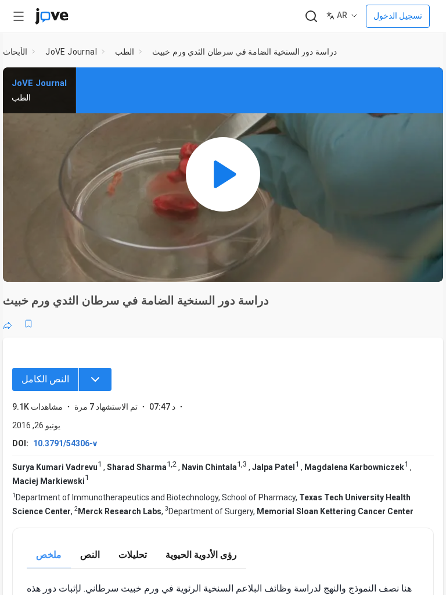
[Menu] (95, 379)
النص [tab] (90, 554)
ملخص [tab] (49, 554)
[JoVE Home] (52, 16)
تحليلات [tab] (132, 554)
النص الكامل (45, 379)
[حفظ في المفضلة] (28, 323)
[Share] (7, 323)
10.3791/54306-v (65, 443)
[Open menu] (18, 16)
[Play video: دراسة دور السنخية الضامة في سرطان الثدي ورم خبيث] (223, 174)
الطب (124, 51)
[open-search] (311, 16)
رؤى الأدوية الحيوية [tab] (201, 554)
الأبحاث (15, 51)
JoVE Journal (71, 51)
